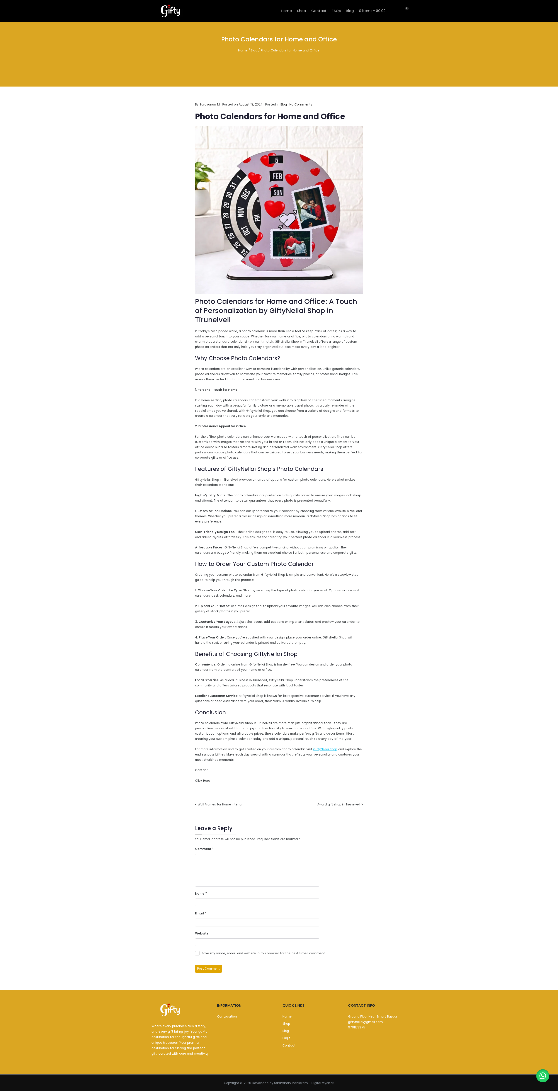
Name (201, 893)
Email (200, 913)
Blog (350, 10)
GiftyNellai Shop (325, 749)
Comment (204, 849)
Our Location (227, 1016)
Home (286, 10)
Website (202, 933)
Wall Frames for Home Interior (220, 804)
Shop (301, 10)
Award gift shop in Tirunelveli (338, 804)
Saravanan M (209, 104)
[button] (542, 1075)
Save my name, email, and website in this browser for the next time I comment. (264, 953)
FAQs (336, 10)
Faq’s (286, 1038)
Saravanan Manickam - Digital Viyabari (304, 1083)
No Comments (300, 104)
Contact (319, 10)
